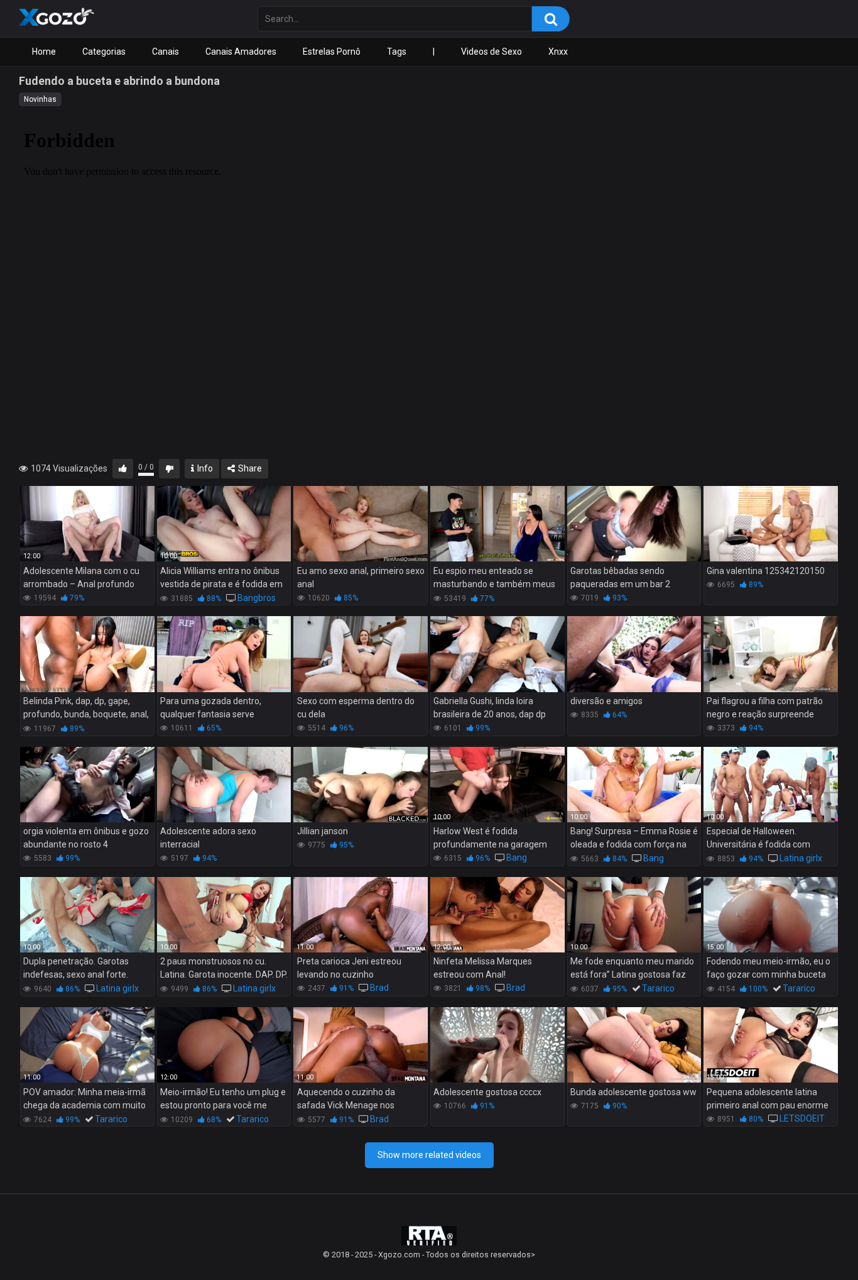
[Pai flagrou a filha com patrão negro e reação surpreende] (770, 654)
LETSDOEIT (802, 1118)
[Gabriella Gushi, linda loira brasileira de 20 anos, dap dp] (497, 654)
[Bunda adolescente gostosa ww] (634, 1045)
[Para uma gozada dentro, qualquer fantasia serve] (224, 654)
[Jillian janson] (360, 784)
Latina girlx (800, 858)
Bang (516, 857)
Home (44, 52)
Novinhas (40, 99)
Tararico (658, 988)
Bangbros (256, 598)
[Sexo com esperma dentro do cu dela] (360, 654)
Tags (396, 52)
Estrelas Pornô (332, 52)
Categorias (104, 52)
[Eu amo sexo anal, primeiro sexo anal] (360, 523)
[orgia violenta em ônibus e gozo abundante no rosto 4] (87, 784)
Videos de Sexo (491, 52)
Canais (165, 52)
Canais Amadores (240, 52)
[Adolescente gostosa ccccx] (497, 1045)
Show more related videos (429, 1155)
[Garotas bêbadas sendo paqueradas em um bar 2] (634, 523)
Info (204, 468)
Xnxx (558, 52)
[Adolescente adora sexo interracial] (224, 784)
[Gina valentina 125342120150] (770, 523)
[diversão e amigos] (634, 654)
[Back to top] (816, 1242)
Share (249, 468)
